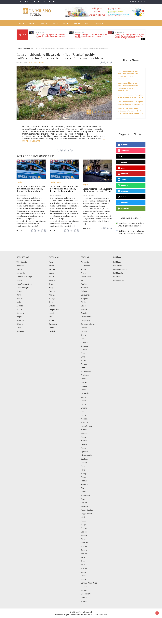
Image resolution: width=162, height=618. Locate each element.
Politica (44, 23)
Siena (83, 539)
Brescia (84, 309)
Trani (83, 561)
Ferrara (84, 364)
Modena (84, 433)
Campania (20, 313)
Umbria (19, 298)
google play (125, 208)
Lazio (19, 302)
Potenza (52, 320)
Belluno (84, 291)
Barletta (84, 287)
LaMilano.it (99, 23)
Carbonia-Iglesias (88, 324)
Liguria (19, 269)
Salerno (84, 528)
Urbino (84, 575)
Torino (51, 265)
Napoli (51, 313)
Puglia (31, 63)
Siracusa (84, 543)
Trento (51, 276)
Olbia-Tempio (86, 455)
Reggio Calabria (87, 510)
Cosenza (84, 342)
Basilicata (20, 320)
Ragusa (84, 502)
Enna (83, 357)
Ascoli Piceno (86, 276)
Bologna (52, 287)
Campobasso (54, 309)
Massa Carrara (86, 426)
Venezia (52, 280)
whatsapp (124, 185)
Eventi (65, 23)
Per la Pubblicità (39, 2)
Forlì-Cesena (86, 371)
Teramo (84, 553)
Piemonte (20, 265)
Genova (52, 269)
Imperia (84, 386)
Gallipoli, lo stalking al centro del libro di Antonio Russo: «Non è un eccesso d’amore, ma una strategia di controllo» (130, 36)
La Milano (20, 2)
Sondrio (84, 546)
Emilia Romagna (23, 287)
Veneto (19, 280)
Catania (84, 331)
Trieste (51, 284)
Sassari (84, 532)
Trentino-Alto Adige (24, 276)
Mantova (84, 422)
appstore (124, 203)
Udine (83, 572)
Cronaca (32, 23)
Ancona (52, 295)
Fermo (83, 360)
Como (83, 338)
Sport (87, 23)
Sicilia (19, 327)
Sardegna (20, 331)
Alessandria (85, 265)
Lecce (83, 400)
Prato (83, 499)
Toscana (20, 291)
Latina (83, 397)
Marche (19, 295)
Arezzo (83, 273)
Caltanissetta (86, 317)
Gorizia (83, 378)
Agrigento (85, 262)
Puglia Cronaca (39, 63)
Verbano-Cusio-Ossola (89, 583)
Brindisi (84, 313)
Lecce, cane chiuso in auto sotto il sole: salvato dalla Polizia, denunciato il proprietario (31, 188)
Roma (51, 302)
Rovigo (83, 524)
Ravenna (84, 506)
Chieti (83, 335)
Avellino (84, 284)
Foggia (83, 368)
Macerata (84, 419)
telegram (124, 191)
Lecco (83, 404)
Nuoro (83, 448)
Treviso (84, 568)
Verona (84, 590)
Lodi (82, 411)
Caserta (84, 327)
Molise (19, 309)
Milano (51, 273)
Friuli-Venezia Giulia (24, 284)
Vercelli (84, 586)
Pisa (82, 488)
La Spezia (84, 393)
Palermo (52, 327)
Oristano (84, 459)
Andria (83, 269)
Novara (84, 444)
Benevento (85, 295)
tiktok (123, 197)
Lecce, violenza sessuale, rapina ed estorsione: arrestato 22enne (97, 189)
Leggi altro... (21, 230)
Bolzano (84, 306)
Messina (84, 440)
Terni (83, 557)
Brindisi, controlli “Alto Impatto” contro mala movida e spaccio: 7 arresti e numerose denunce (91, 36)
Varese (83, 579)
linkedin (124, 179)
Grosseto (84, 382)
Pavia (83, 470)
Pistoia (83, 492)
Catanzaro (53, 324)
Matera (84, 430)
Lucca (83, 415)
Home (21, 23)
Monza (83, 437)
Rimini (83, 521)
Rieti (83, 517)
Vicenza (84, 597)
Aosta (51, 262)
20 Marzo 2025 (22, 63)
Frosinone (85, 375)
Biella (83, 302)
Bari (50, 317)
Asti (82, 280)
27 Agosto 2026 (23, 195)
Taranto (84, 550)
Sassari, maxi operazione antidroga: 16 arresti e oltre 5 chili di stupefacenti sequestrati (130, 110)
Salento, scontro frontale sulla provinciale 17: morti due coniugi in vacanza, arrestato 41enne (50, 36)
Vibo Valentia (86, 594)
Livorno (84, 408)
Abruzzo (20, 306)
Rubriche (117, 276)
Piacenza (84, 484)
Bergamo (84, 298)
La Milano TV (51, 2)
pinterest (124, 174)
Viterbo (84, 601)
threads (124, 162)
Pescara (84, 481)
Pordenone (85, 495)
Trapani (84, 564)
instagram (125, 150)
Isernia (83, 389)
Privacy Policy (118, 280)
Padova (84, 462)
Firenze (52, 291)
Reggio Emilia (86, 513)
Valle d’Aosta (22, 262)
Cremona (84, 346)
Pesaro (83, 477)
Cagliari (52, 331)
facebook (124, 145)
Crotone (84, 349)
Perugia (52, 298)
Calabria (20, 324)
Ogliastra (84, 451)
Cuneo (83, 353)
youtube (124, 168)
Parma (83, 466)
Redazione (28, 2)
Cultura (55, 23)
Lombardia (21, 273)
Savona (84, 535)
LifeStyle (76, 23)
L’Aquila (52, 306)
